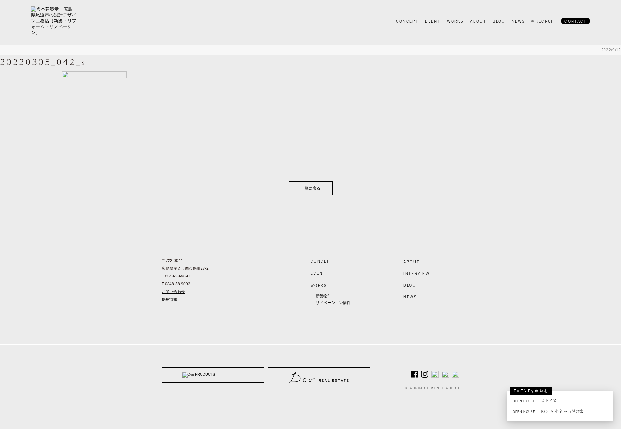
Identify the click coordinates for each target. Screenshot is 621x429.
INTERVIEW (416, 273)
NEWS (410, 296)
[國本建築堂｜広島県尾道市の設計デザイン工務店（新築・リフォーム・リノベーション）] (53, 21)
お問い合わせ (173, 291)
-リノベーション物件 (332, 302)
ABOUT (411, 261)
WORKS (318, 285)
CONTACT (575, 21)
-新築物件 (322, 296)
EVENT (318, 273)
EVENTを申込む (531, 391)
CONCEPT (321, 261)
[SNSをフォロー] (414, 376)
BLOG (409, 285)
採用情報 (169, 299)
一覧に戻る (310, 188)
